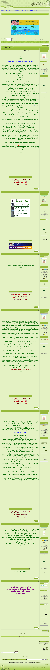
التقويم (13, 41)
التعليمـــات (31, 41)
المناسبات (45, 667)
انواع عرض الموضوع (4, 47)
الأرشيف (6, 659)
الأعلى (4, 659)
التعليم (38, 667)
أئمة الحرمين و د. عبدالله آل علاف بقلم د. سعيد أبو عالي (44, 440)
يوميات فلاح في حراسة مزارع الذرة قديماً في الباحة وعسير (44, 441)
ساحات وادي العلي (11, 659)
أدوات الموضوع (11, 47)
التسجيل (47, 41)
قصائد (42, 667)
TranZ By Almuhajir (38, 662)
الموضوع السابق (27, 633)
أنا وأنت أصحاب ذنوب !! (44, 225)
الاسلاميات (34, 667)
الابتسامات (46, 648)
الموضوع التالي (22, 633)
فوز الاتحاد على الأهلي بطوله (44, 443)
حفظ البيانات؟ (3, 38)
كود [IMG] (46, 649)
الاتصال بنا (16, 659)
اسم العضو (13, 38)
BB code (46, 647)
